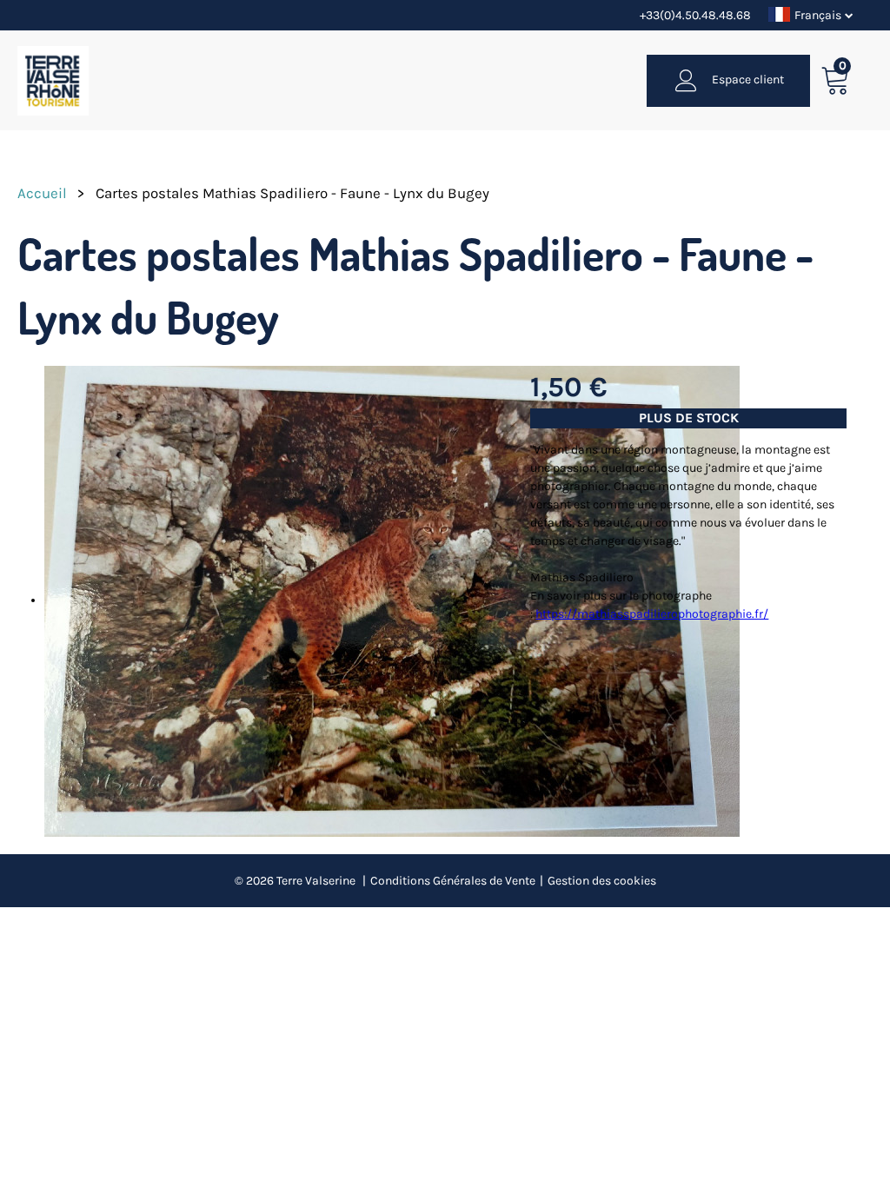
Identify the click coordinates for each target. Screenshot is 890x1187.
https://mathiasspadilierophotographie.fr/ (651, 614)
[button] (835, 80)
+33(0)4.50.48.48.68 (695, 15)
